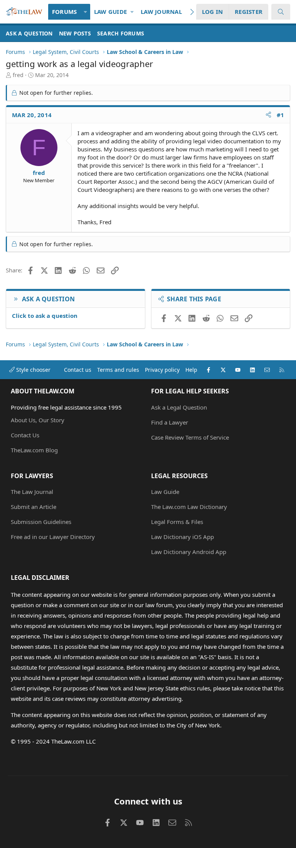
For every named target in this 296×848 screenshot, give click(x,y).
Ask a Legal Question (179, 407)
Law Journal (161, 11)
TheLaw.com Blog (34, 450)
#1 (280, 115)
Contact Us (25, 435)
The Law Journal (32, 491)
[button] (85, 12)
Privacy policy (162, 369)
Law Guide (110, 11)
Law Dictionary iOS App (182, 537)
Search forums (120, 33)
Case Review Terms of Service (190, 437)
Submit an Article (33, 506)
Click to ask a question (44, 315)
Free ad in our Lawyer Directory (53, 537)
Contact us (77, 369)
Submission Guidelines (41, 522)
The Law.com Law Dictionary (189, 506)
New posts (75, 33)
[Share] (268, 115)
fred (18, 75)
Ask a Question (29, 33)
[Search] (280, 12)
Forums (64, 11)
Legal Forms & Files (177, 522)
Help (191, 369)
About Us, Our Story (37, 420)
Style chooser (32, 369)
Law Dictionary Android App (188, 552)
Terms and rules (118, 369)
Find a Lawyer (169, 422)
